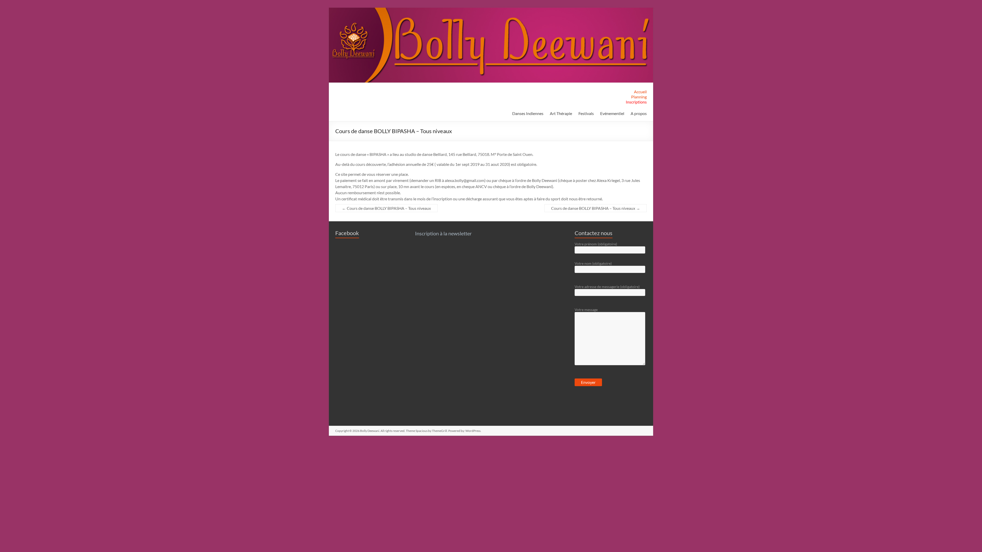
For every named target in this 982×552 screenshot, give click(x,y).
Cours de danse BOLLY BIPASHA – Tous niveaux (386, 208)
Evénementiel (612, 113)
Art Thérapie (561, 113)
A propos (639, 113)
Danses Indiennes (527, 113)
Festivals (586, 113)
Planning (639, 96)
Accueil (640, 91)
